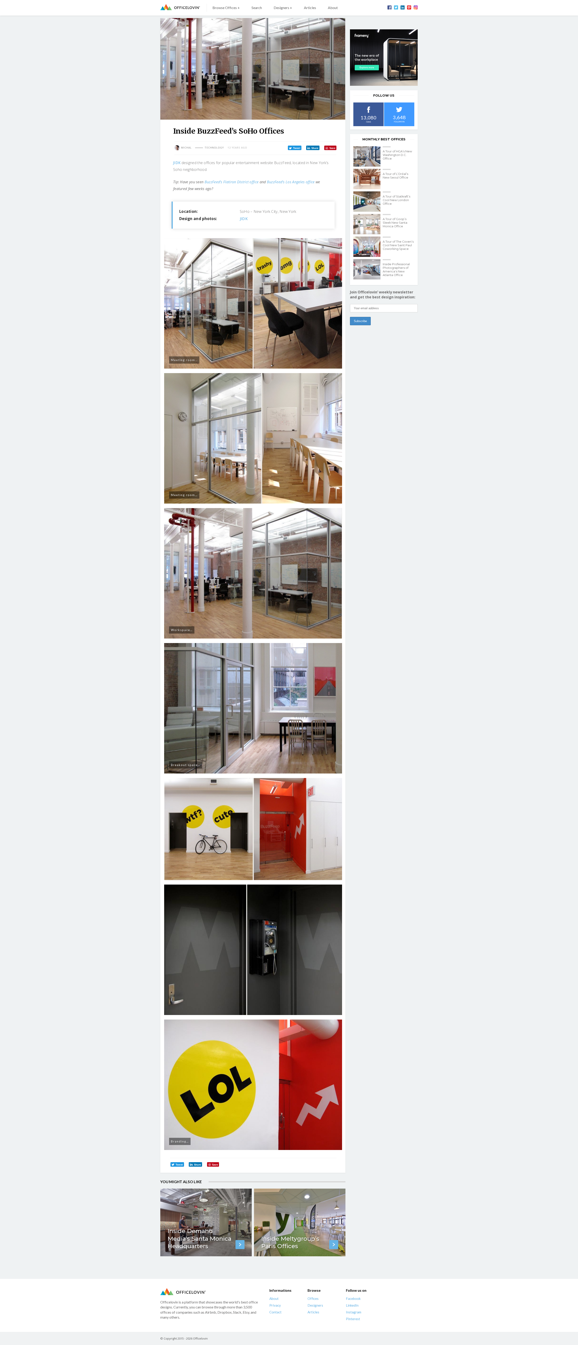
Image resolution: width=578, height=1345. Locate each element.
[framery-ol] (384, 57)
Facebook (353, 1298)
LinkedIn (352, 1305)
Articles (310, 7)
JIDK (176, 162)
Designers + (283, 7)
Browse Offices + (226, 7)
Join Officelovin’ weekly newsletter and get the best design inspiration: (382, 295)
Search (257, 7)
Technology (214, 147)
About (333, 7)
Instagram (353, 1312)
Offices (313, 1298)
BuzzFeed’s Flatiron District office (232, 181)
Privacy (275, 1305)
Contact (275, 1312)
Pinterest (353, 1319)
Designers (315, 1305)
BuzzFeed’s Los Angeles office (291, 181)
